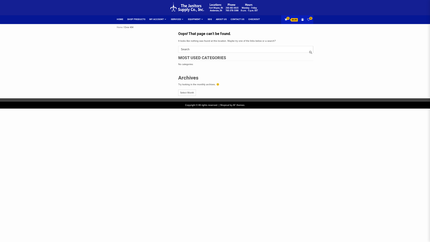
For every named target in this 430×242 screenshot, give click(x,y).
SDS (210, 19)
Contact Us (237, 19)
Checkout (254, 19)
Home (120, 19)
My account (156, 19)
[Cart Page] (286, 19)
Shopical (224, 105)
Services (176, 19)
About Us (221, 19)
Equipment (194, 19)
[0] (308, 19)
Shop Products (136, 19)
